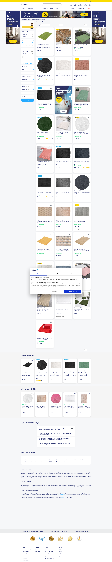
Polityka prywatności (49, 553)
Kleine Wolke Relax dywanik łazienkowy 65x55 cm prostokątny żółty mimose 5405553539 (44, 251)
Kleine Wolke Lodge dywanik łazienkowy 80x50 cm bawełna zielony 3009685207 (81, 104)
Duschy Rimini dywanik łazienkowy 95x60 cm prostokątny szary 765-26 (81, 163)
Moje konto (80, 5)
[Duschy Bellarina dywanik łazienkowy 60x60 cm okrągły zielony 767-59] (45, 123)
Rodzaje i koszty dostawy (27, 549)
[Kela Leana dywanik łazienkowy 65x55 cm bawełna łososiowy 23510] (82, 65)
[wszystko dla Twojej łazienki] (27, 4)
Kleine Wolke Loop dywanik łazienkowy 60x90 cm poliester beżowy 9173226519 (62, 251)
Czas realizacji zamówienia (28, 556)
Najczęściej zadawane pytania (50, 549)
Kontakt (60, 551)
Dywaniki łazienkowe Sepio (61, 461)
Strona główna (24, 19)
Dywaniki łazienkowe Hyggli (30, 461)
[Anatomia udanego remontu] (56, 14)
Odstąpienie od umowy (27, 555)
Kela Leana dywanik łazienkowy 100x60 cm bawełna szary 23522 (81, 221)
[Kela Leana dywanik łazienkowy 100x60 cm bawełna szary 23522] (82, 211)
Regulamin (47, 556)
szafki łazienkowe (35, 486)
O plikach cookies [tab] (73, 273)
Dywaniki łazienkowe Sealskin (62, 459)
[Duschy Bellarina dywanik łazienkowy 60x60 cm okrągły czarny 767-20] (45, 65)
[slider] (22, 42)
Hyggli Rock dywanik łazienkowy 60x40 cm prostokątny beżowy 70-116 (44, 221)
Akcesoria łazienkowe (32, 19)
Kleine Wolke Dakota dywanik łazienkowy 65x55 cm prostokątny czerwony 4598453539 (44, 338)
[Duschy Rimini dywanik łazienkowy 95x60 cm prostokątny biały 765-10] (63, 65)
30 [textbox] (60, 25)
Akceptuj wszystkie (73, 291)
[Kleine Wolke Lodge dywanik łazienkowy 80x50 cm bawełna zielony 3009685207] (82, 94)
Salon (71, 5)
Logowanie (37, 549)
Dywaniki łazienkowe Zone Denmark (79, 459)
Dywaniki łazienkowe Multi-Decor (47, 461)
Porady (46, 560)
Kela (24, 60)
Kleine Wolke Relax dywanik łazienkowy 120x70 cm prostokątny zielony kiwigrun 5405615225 (45, 46)
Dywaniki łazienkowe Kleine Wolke (47, 459)
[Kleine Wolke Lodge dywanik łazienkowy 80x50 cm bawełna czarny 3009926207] (82, 36)
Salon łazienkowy (62, 555)
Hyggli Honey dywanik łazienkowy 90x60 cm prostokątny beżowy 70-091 (63, 221)
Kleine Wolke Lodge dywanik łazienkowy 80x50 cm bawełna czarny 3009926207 (81, 46)
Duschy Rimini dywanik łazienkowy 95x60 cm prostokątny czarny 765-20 (44, 104)
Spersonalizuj (55, 291)
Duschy (24, 53)
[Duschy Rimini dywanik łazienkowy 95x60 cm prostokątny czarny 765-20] (45, 94)
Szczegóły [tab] (56, 273)
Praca (60, 556)
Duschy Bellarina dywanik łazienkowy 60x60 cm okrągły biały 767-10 (81, 134)
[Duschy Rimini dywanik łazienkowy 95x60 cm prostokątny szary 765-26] (82, 153)
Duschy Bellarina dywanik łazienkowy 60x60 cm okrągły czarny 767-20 (43, 75)
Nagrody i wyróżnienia (63, 553)
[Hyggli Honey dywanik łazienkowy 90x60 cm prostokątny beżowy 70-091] (63, 211)
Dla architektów (26, 560)
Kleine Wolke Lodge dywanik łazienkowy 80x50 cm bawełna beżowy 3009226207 (43, 309)
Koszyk (90, 5)
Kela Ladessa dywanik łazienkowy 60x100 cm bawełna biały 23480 (63, 308)
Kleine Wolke (25, 51)
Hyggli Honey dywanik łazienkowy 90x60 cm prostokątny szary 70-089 (63, 192)
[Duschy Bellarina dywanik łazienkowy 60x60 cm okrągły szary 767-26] (82, 182)
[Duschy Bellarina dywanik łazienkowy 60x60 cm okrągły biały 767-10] (82, 123)
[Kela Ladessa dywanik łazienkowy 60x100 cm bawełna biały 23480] (63, 299)
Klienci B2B (25, 558)
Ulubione (85, 5)
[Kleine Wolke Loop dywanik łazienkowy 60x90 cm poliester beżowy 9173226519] (63, 240)
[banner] (13, 27)
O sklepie (61, 549)
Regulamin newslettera (49, 558)
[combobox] (45, 25)
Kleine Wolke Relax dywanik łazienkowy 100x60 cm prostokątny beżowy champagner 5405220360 (82, 251)
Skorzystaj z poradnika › (28, 27)
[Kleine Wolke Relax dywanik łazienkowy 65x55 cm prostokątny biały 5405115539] (63, 123)
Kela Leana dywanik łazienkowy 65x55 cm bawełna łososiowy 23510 (81, 75)
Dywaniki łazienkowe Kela (46, 458)
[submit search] (59, 4)
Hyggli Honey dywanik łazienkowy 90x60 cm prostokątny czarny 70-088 (63, 163)
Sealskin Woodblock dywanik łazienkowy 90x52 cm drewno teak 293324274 (63, 46)
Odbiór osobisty (26, 551)
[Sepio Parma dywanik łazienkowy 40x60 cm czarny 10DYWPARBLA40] (45, 182)
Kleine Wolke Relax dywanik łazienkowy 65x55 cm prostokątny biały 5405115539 (63, 134)
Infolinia (75, 5)
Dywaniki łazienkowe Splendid (77, 458)
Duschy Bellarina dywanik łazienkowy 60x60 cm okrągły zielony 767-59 (43, 134)
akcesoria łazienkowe (34, 484)
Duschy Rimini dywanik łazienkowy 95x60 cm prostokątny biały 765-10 (63, 74)
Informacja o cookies (49, 551)
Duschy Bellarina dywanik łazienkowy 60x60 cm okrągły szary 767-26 (82, 192)
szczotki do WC (64, 497)
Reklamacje (25, 553)
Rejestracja (37, 551)
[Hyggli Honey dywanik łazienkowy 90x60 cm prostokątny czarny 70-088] (63, 153)
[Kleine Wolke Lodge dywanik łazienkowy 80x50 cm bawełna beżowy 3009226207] (45, 299)
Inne (46, 555)
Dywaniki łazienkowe (41, 19)
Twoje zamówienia (39, 553)
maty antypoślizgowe (62, 494)
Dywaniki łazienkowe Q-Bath (61, 458)
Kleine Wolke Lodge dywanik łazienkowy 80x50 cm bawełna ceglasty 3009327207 (43, 163)
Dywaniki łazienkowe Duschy (30, 459)
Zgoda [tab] (38, 273)
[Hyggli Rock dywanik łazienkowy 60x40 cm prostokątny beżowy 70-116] (45, 211)
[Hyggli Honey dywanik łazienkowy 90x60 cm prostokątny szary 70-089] (63, 182)
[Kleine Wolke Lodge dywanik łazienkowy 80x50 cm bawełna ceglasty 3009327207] (45, 153)
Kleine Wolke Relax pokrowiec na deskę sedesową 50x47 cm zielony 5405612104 (81, 309)
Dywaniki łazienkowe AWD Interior (32, 458)
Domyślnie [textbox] (43, 25)
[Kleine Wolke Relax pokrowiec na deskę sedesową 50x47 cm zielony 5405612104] (82, 299)
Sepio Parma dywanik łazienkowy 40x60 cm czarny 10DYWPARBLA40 (44, 191)
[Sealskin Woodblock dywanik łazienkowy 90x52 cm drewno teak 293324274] (63, 36)
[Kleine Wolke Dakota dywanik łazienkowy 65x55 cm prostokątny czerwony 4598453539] (45, 328)
